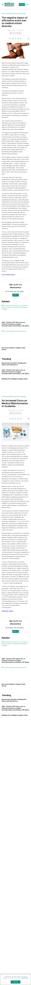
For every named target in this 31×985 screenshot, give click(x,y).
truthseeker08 (18, 44)
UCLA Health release (8, 274)
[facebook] (10, 38)
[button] (3, 4)
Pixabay (25, 44)
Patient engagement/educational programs (14, 13)
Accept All (15, 982)
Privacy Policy (25, 977)
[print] (28, 38)
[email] (20, 38)
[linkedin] (13, 38)
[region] (15, 979)
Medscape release (7, 611)
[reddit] (18, 38)
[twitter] (15, 38)
